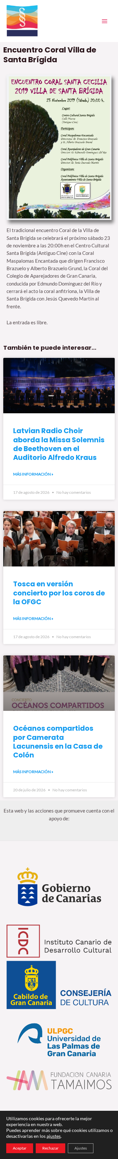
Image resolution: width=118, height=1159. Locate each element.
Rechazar (50, 1148)
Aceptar (20, 1148)
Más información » (33, 474)
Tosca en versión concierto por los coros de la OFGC (59, 593)
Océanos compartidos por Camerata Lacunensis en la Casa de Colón (58, 742)
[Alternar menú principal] (104, 21)
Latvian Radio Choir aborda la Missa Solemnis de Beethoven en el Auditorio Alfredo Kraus (59, 444)
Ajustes (80, 1148)
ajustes (54, 1136)
